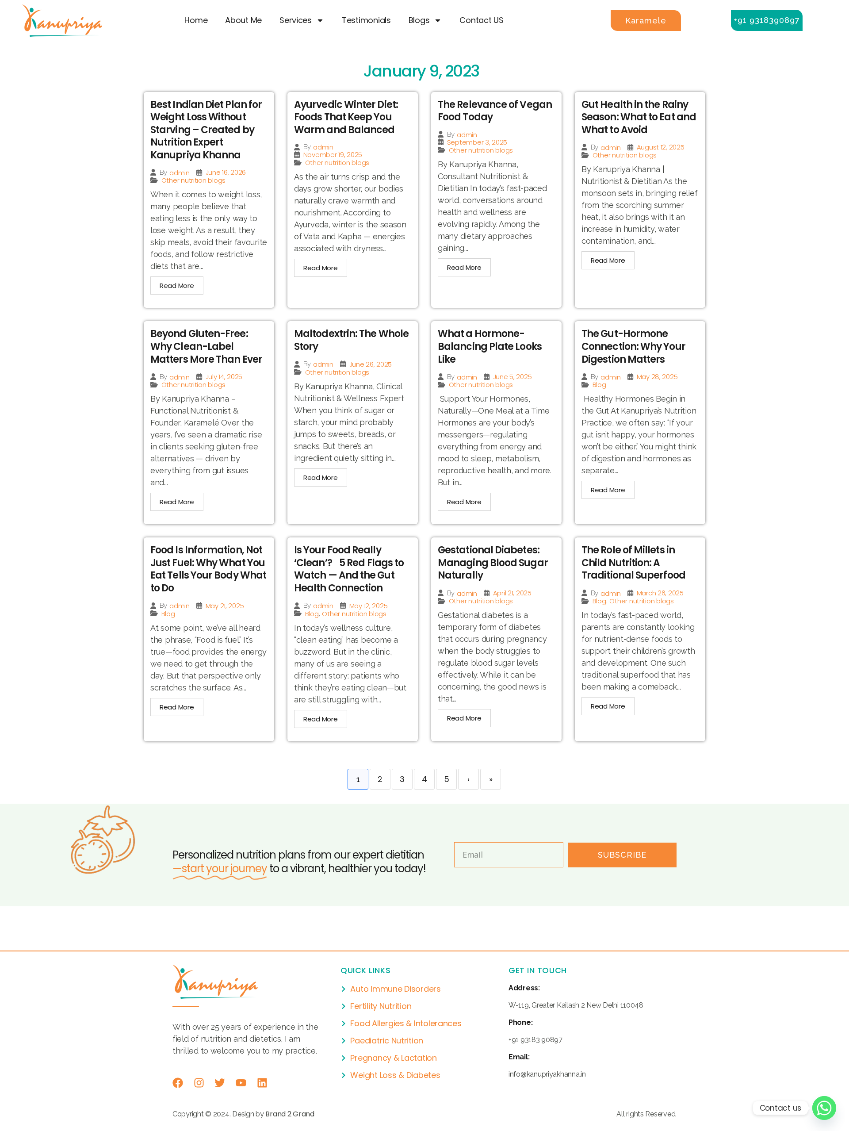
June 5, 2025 (512, 376)
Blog (599, 384)
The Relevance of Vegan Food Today (495, 111)
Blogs (419, 20)
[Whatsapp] (824, 1108)
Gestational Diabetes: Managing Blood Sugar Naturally (493, 562)
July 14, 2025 (224, 376)
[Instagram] (199, 1082)
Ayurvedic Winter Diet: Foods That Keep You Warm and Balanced (346, 117)
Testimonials (366, 20)
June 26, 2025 (370, 364)
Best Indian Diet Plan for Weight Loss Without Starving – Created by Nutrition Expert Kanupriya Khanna (206, 130)
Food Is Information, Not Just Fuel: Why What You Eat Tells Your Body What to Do (208, 569)
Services (295, 20)
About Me (243, 20)
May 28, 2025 (657, 376)
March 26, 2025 (660, 593)
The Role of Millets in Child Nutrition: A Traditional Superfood (633, 562)
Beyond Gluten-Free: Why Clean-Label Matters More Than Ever (206, 346)
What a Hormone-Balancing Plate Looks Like (490, 346)
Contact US (481, 20)
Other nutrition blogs (193, 180)
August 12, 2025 (661, 147)
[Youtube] (241, 1082)
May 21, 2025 (225, 605)
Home (195, 20)
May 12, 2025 (368, 605)
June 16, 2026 (226, 172)
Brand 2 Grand (289, 1114)
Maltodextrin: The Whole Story (351, 340)
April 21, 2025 (512, 593)
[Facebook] (177, 1082)
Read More (177, 285)
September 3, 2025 (477, 142)
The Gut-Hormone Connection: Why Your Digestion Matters (633, 346)
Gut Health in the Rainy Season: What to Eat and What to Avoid (638, 117)
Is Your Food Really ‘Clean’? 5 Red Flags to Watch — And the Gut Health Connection (349, 569)
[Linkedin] (262, 1082)
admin (179, 172)
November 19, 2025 (332, 154)
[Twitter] (219, 1082)
